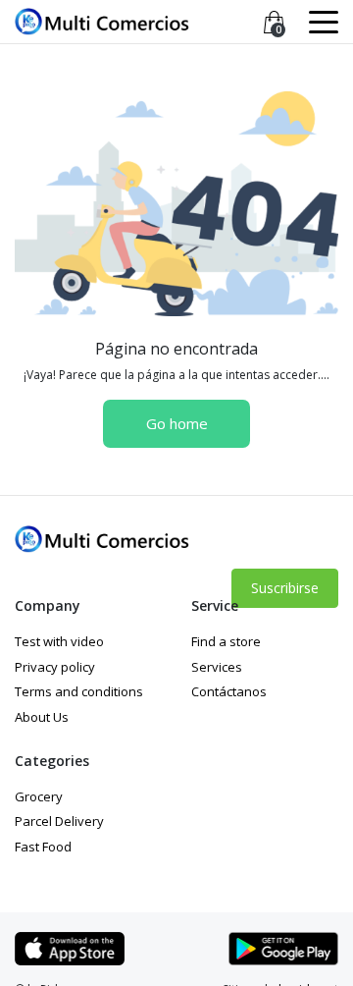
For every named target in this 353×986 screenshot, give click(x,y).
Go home (177, 423)
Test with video (59, 641)
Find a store (226, 641)
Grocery (39, 796)
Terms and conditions (79, 691)
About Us (42, 717)
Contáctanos (229, 691)
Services (216, 667)
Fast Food (43, 846)
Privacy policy (55, 667)
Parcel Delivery (59, 821)
